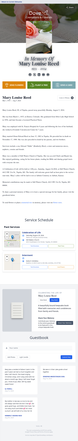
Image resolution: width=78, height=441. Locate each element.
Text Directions (35, 246)
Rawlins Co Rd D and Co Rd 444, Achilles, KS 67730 (43, 263)
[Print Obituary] (48, 74)
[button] (12, 237)
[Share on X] (34, 74)
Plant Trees (61, 246)
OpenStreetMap (41, 435)
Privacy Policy (33, 432)
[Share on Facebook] (30, 74)
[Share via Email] (43, 74)
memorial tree (27, 202)
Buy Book (54, 300)
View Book (43, 300)
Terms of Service (44, 432)
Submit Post (66, 357)
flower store (57, 202)
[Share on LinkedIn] (39, 74)
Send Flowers (61, 267)
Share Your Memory (64, 323)
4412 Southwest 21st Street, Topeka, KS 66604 (41, 242)
